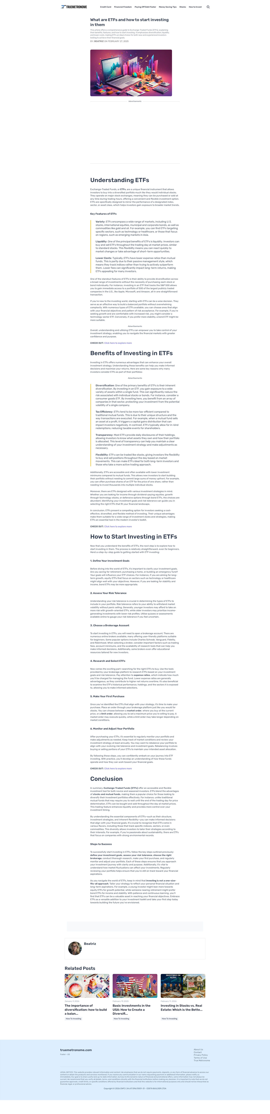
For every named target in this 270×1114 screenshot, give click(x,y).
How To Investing (73, 1018)
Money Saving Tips (167, 7)
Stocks (182, 7)
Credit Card (105, 7)
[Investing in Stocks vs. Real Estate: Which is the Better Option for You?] (183, 997)
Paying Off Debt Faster (145, 7)
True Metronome (202, 1060)
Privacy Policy (201, 1055)
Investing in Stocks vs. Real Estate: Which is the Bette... (181, 1008)
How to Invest (195, 7)
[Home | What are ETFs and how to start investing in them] (78, 7)
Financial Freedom (123, 7)
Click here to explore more (118, 343)
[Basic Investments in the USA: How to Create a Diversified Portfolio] (135, 997)
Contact (198, 1052)
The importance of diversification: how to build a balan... (86, 1010)
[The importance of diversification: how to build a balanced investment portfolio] (87, 997)
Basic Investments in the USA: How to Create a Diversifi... (131, 1010)
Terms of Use (200, 1058)
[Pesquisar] (208, 7)
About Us (198, 1049)
